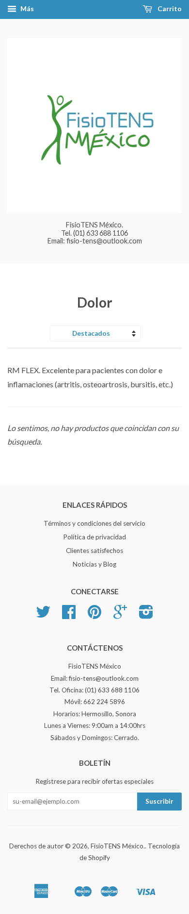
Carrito (169, 8)
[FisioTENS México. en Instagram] (146, 615)
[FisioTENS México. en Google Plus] (120, 615)
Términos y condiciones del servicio (94, 523)
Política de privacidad (94, 537)
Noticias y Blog (94, 564)
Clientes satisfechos (94, 550)
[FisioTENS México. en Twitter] (43, 615)
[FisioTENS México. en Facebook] (69, 615)
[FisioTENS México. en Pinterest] (94, 615)
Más (26, 8)
